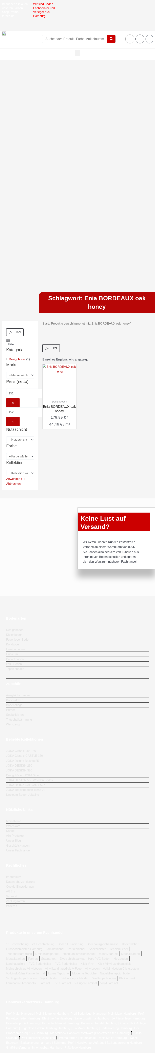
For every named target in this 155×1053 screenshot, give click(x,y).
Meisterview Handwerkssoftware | (72, 1033)
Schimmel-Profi (64, 1042)
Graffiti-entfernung (18, 1047)
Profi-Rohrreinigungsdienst (38, 1037)
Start (45, 323)
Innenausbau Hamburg (47, 1047)
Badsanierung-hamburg (35, 1042)
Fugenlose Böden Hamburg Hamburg (46, 1028)
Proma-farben (68, 1037)
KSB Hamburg (39, 1033)
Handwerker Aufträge (90, 1042)
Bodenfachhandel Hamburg (99, 1023)
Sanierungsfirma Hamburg (92, 1018)
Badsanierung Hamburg (117, 1028)
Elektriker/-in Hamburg (57, 1018)
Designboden (17, 359)
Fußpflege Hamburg (78, 1047)
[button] (77, 53)
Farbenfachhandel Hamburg (61, 1023)
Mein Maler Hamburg (122, 1013)
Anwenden (15, 478)
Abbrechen (13, 483)
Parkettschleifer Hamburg (112, 1033)
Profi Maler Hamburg (20, 1013)
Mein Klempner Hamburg (52, 1013)
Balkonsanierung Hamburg (124, 1042)
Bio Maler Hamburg (85, 1028)
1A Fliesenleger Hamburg (128, 1018)
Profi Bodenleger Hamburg (88, 1013)
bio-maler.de (87, 1037)
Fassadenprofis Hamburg (23, 1023)
